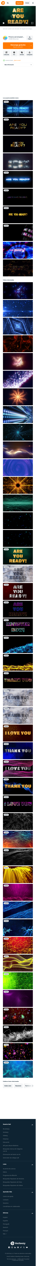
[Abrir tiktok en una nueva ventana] (20, 1249)
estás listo (7, 1085)
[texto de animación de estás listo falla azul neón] (17, 178)
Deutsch (5, 1229)
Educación (6, 1141)
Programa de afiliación (10, 1174)
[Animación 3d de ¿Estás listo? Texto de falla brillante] (17, 214)
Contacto (5, 1201)
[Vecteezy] (3, 3)
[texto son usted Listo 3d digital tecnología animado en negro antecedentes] (17, 608)
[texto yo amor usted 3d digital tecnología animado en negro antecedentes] (17, 803)
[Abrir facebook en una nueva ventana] (8, 1249)
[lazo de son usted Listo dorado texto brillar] (17, 125)
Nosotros (5, 1204)
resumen (18, 1085)
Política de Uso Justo (17, 1261)
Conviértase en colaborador (11, 1208)
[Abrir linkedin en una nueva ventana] (14, 1249)
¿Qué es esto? (17, 60)
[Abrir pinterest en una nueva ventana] (17, 1249)
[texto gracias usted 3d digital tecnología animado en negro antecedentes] (17, 679)
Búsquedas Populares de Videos (13, 1187)
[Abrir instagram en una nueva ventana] (11, 1249)
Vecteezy (5, 1131)
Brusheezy (6, 1128)
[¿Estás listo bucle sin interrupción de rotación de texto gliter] (17, 231)
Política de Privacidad (23, 1260)
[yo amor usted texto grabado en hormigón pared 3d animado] (17, 696)
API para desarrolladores (10, 1145)
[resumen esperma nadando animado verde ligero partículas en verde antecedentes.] (17, 980)
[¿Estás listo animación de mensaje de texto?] (17, 107)
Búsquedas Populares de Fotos (12, 1183)
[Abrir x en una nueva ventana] (23, 1249)
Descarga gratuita (18, 46)
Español (5, 1222)
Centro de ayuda (8, 1198)
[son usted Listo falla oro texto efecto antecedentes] (17, 267)
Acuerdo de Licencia (9, 1168)
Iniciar (27, 3)
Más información (9, 64)
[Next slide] (29, 1085)
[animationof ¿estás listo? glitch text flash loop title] (17, 196)
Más (4, 1235)
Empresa (5, 1138)
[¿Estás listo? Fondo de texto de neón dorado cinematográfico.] (17, 160)
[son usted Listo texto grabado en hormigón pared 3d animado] (17, 573)
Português (6, 1225)
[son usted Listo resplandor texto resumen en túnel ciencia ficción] (17, 249)
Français (5, 1232)
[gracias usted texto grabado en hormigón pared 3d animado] (17, 714)
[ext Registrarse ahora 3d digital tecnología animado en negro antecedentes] (17, 626)
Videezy (5, 1135)
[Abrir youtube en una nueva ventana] (26, 1249)
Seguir (30, 39)
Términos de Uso (10, 1260)
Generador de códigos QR (11, 1157)
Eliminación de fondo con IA (11, 1153)
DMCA (5, 1171)
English (5, 1219)
